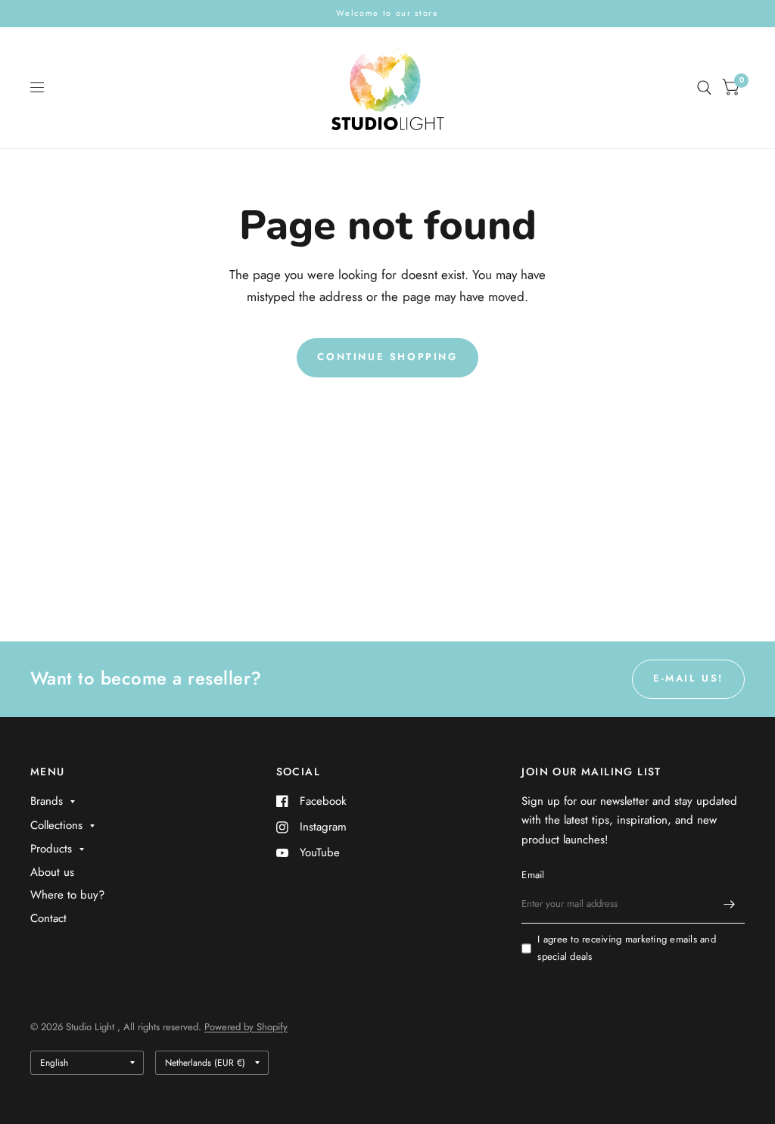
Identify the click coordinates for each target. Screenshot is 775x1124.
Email (532, 875)
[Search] (704, 87)
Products (51, 848)
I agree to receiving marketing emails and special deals (626, 948)
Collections (56, 825)
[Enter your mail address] (729, 904)
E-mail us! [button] (688, 678)
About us (52, 872)
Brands (46, 801)
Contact (48, 918)
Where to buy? (67, 894)
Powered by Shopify (246, 1027)
